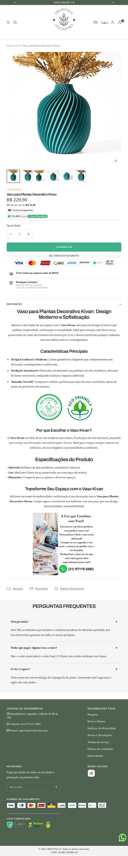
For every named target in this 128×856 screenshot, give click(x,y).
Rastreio (18, 588)
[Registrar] (56, 787)
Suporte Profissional (72, 588)
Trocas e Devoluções (100, 735)
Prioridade (41, 588)
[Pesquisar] (15, 22)
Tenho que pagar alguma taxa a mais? (34, 647)
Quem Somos (95, 755)
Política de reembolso (100, 749)
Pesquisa (93, 714)
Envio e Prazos (96, 721)
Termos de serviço (98, 742)
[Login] (112, 22)
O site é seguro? (20, 669)
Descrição (14, 304)
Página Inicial (14, 45)
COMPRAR (64, 247)
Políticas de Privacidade (102, 728)
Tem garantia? (20, 621)
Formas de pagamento (22, 210)
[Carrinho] (119, 22)
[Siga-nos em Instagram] (91, 773)
